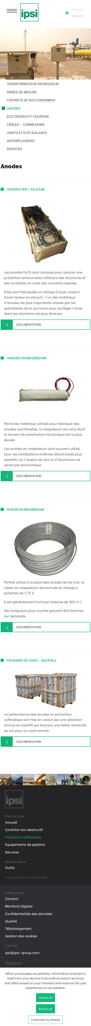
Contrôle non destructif (24, 829)
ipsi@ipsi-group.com (22, 952)
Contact (11, 898)
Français (78, 9)
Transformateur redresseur (33, 83)
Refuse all (45, 1009)
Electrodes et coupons (28, 116)
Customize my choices (45, 1019)
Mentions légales (19, 906)
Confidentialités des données (28, 913)
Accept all (45, 997)
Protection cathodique (23, 837)
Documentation (28, 324)
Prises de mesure (22, 91)
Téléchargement (18, 928)
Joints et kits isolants (27, 132)
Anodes (13, 108)
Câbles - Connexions (25, 124)
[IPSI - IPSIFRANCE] (29, 12)
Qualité (11, 921)
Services (14, 148)
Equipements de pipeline (25, 844)
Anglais (77, 15)
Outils (10, 867)
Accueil (11, 822)
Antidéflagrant (21, 140)
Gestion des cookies (21, 936)
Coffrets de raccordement (31, 99)
